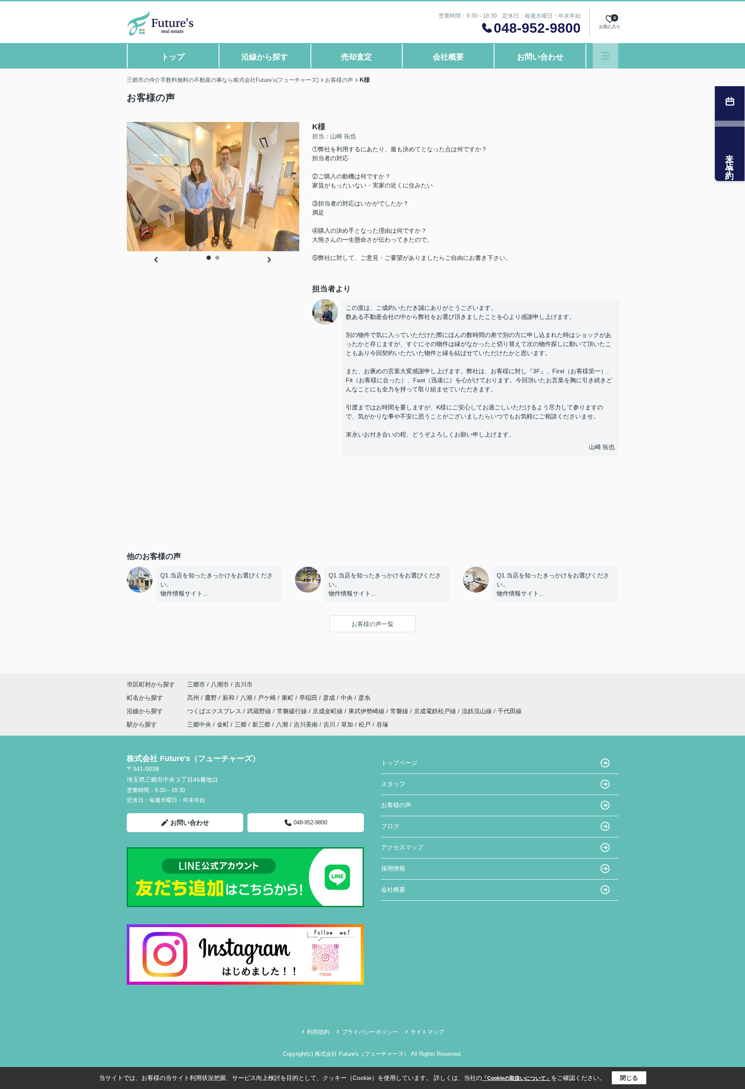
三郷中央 (199, 724)
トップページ (399, 762)
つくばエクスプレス (215, 711)
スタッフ (393, 783)
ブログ (390, 826)
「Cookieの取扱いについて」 (516, 1078)
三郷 (241, 724)
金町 (223, 724)
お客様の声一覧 (372, 624)
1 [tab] (209, 258)
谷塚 (382, 724)
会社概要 (448, 57)
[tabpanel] (213, 186)
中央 (347, 697)
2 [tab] (217, 258)
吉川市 (244, 684)
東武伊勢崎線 (367, 711)
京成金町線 (328, 711)
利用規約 (318, 1032)
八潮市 (220, 684)
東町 (288, 697)
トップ (173, 57)
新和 (229, 697)
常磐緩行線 (293, 711)
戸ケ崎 (268, 697)
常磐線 (400, 711)
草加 (347, 724)
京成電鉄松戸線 (436, 711)
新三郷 (261, 724)
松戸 (365, 724)
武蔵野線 (260, 711)
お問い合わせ (540, 57)
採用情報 (393, 868)
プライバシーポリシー (370, 1032)
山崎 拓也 (602, 446)
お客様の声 (396, 805)
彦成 (330, 697)
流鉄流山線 (478, 711)
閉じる (629, 1077)
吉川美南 (306, 724)
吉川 (329, 724)
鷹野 (212, 697)
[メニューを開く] (605, 55)
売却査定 (356, 57)
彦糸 (364, 697)
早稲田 (309, 697)
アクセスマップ (402, 847)
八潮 (247, 697)
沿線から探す (264, 57)
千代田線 (510, 711)
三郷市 (196, 684)
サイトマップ (427, 1032)
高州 (194, 697)
